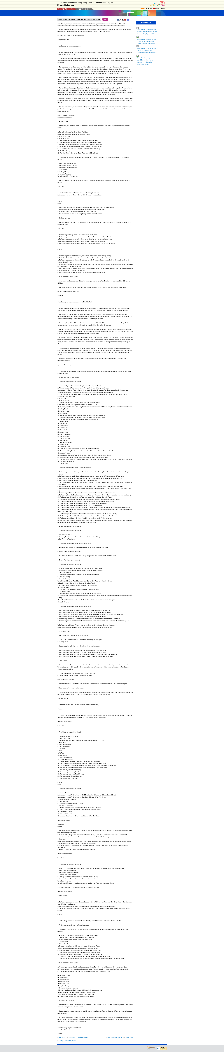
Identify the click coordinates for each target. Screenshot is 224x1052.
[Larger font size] (156, 8)
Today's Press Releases (67, 1041)
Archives (62, 1037)
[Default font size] (154, 8)
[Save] (125, 20)
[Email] (123, 20)
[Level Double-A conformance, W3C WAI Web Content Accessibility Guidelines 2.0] (162, 1048)
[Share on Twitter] (120, 20)
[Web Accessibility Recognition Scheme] (151, 1048)
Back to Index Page (115, 1037)
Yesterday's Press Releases (78, 1037)
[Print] (128, 20)
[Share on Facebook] (118, 20)
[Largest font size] (158, 8)
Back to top (129, 1037)
